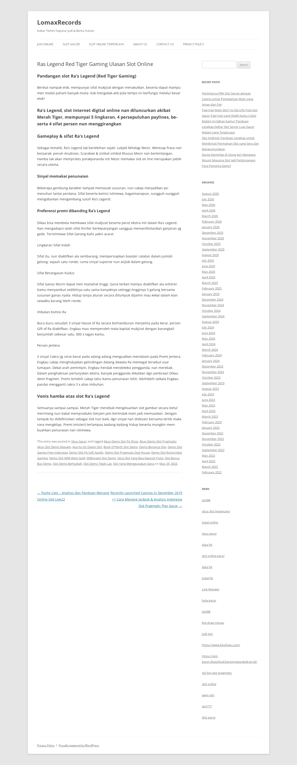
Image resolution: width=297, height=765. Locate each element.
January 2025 (211, 294)
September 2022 (213, 450)
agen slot (208, 695)
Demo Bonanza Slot (152, 447)
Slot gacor (209, 717)
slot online (209, 684)
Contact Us (165, 44)
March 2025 (210, 283)
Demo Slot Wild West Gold (67, 458)
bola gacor (209, 600)
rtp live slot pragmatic (217, 673)
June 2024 (208, 333)
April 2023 (208, 411)
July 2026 (208, 199)
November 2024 (213, 305)
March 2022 (210, 467)
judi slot (207, 634)
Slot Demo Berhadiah (67, 464)
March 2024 (210, 350)
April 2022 (208, 461)
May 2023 (208, 405)
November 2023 (213, 372)
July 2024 (208, 327)
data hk (207, 545)
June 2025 (208, 266)
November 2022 (213, 439)
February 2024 (212, 355)
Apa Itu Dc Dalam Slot (87, 447)
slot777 (207, 706)
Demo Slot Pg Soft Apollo (86, 452)
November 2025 (213, 238)
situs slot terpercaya (216, 511)
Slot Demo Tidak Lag (98, 464)
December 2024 (212, 299)
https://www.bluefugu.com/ (221, 645)
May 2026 (208, 205)
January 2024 (211, 361)
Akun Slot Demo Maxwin (54, 447)
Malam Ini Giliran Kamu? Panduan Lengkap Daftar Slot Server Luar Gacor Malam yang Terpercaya (228, 126)
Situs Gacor (79, 441)
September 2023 (213, 383)
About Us (140, 44)
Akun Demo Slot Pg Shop (121, 441)
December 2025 (212, 233)
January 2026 (211, 227)
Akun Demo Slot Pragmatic (157, 441)
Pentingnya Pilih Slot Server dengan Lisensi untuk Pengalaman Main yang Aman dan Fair (227, 99)
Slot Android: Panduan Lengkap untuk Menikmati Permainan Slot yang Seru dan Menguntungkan (230, 143)
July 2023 (208, 394)
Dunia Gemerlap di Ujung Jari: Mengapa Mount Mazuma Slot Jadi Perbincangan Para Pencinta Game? (228, 160)
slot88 (206, 500)
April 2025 (208, 277)
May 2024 (208, 338)
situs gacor (209, 533)
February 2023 (212, 422)
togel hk (207, 578)
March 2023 (210, 416)
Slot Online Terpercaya (106, 44)
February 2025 (212, 288)
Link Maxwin (210, 589)
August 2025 (210, 255)
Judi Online (45, 44)
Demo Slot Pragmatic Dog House (127, 452)
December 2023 (212, 366)
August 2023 (210, 389)
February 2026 (212, 221)
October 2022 (211, 444)
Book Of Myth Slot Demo (120, 447)
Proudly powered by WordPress (79, 745)
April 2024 (208, 344)
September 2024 (213, 316)
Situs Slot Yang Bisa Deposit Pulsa (140, 458)
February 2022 (212, 472)
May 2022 (208, 455)
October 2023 (211, 377)
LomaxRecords (59, 22)
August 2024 (210, 322)
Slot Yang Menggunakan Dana (133, 464)
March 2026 (210, 216)
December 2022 (212, 433)
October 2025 (211, 244)
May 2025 (208, 272)
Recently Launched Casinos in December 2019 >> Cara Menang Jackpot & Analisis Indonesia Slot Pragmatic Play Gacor (146, 499)
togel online (210, 522)
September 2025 (213, 249)
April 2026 (208, 210)
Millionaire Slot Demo (101, 458)
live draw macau (213, 623)
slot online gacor (213, 556)
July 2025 (208, 260)
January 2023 (211, 428)
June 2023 (208, 400)
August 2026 (210, 194)
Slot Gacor (71, 44)
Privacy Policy (193, 44)
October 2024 (211, 311)
